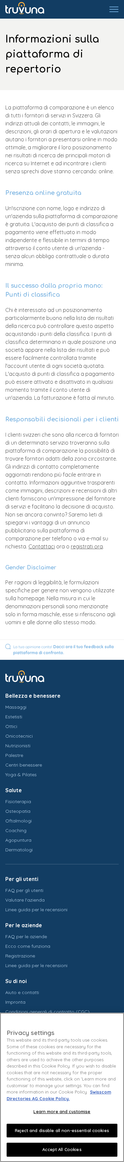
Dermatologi (19, 850)
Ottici (11, 726)
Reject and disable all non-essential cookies (62, 1130)
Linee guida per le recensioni (36, 910)
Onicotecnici (19, 736)
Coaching (15, 830)
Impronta (15, 1002)
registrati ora (87, 546)
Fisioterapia (18, 801)
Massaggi (15, 707)
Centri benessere (23, 765)
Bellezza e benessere (33, 695)
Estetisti (13, 717)
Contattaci (41, 546)
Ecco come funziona (27, 946)
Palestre (14, 755)
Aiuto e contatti (22, 992)
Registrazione (20, 956)
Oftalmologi (18, 821)
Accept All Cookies (61, 1149)
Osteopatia (17, 811)
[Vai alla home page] (29, 9)
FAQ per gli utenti (24, 890)
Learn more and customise (61, 1111)
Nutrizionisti (17, 746)
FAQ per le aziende (26, 937)
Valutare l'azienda (25, 900)
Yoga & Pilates (21, 775)
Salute (13, 790)
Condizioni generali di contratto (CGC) (47, 1012)
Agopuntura (18, 840)
